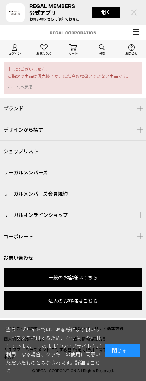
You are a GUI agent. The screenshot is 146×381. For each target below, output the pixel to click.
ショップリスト (21, 151)
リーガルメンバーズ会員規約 (36, 194)
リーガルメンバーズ (26, 172)
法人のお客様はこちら (73, 301)
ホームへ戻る (20, 87)
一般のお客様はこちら (73, 278)
